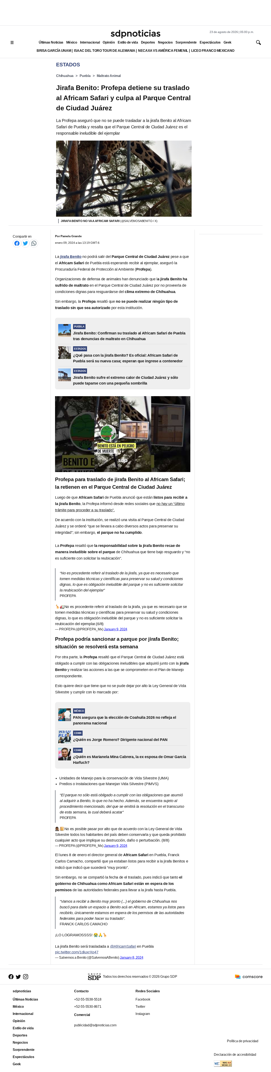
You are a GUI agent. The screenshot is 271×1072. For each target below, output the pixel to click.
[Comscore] (249, 976)
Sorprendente (186, 42)
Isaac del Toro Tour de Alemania (104, 50)
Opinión (109, 42)
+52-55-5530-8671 (87, 1006)
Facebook (143, 999)
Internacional (90, 42)
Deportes (148, 42)
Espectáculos (210, 42)
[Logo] (135, 34)
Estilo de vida (128, 42)
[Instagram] (25, 976)
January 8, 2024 (131, 957)
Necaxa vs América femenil (163, 50)
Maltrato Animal (109, 76)
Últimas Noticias (51, 42)
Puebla (85, 76)
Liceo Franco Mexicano (212, 50)
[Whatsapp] (34, 243)
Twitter (140, 1006)
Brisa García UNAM (54, 50)
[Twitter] (25, 243)
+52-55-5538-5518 (87, 999)
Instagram (143, 1014)
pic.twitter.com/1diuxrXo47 (76, 952)
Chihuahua (64, 76)
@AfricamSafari (123, 946)
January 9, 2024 (115, 629)
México (71, 42)
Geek (227, 42)
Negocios (165, 42)
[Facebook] (17, 243)
